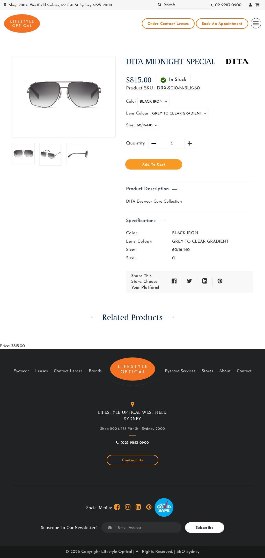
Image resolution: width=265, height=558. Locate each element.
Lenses (41, 371)
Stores (207, 371)
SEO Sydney (188, 552)
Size (130, 125)
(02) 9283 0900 (135, 443)
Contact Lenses (68, 371)
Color (131, 102)
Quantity (135, 143)
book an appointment (222, 24)
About (225, 371)
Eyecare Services (180, 371)
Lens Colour (138, 113)
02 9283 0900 (228, 5)
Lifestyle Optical (116, 552)
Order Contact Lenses (168, 24)
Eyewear (21, 371)
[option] (63, 95)
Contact (244, 371)
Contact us (132, 460)
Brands (95, 371)
